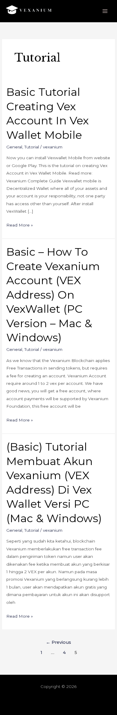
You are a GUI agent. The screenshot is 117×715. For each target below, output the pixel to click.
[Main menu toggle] (105, 11)
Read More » (19, 224)
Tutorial (31, 147)
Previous (58, 642)
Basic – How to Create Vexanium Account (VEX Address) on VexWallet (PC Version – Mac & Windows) (53, 294)
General (14, 147)
